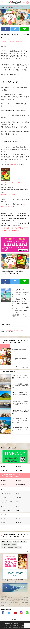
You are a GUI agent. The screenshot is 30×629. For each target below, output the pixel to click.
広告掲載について (17, 625)
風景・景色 (18, 547)
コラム (5, 6)
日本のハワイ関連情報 (8, 547)
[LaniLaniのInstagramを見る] (21, 613)
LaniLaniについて (9, 623)
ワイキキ (17, 541)
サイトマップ (22, 623)
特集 (4, 466)
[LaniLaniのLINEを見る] (27, 613)
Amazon (11, 164)
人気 (4, 541)
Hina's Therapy (16, 291)
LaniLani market (10, 528)
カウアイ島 (19, 522)
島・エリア (5, 514)
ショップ (5, 480)
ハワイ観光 (19, 497)
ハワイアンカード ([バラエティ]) (10, 182)
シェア (5, 29)
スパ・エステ (4, 497)
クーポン (20, 480)
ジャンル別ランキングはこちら (20, 367)
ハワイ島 (18, 518)
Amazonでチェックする (8, 194)
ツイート (15, 29)
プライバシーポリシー (7, 625)
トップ (2, 6)
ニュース (5, 470)
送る (24, 29)
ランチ (9, 541)
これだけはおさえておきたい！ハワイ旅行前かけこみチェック (12, 475)
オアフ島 (3, 518)
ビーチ (17, 506)
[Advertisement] (15, 438)
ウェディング (19, 510)
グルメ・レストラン (6, 493)
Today (5, 346)
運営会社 (16, 623)
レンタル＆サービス (6, 510)
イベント (5, 484)
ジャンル (4, 489)
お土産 (17, 501)
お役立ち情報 (21, 484)
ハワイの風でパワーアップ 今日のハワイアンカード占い (15, 6)
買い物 (17, 493)
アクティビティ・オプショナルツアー (7, 501)
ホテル (2, 506)
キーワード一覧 (24, 551)
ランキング (21, 470)
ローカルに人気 (6, 544)
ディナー (24, 541)
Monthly (24, 346)
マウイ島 (3, 522)
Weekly (14, 346)
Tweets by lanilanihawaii (8, 448)
